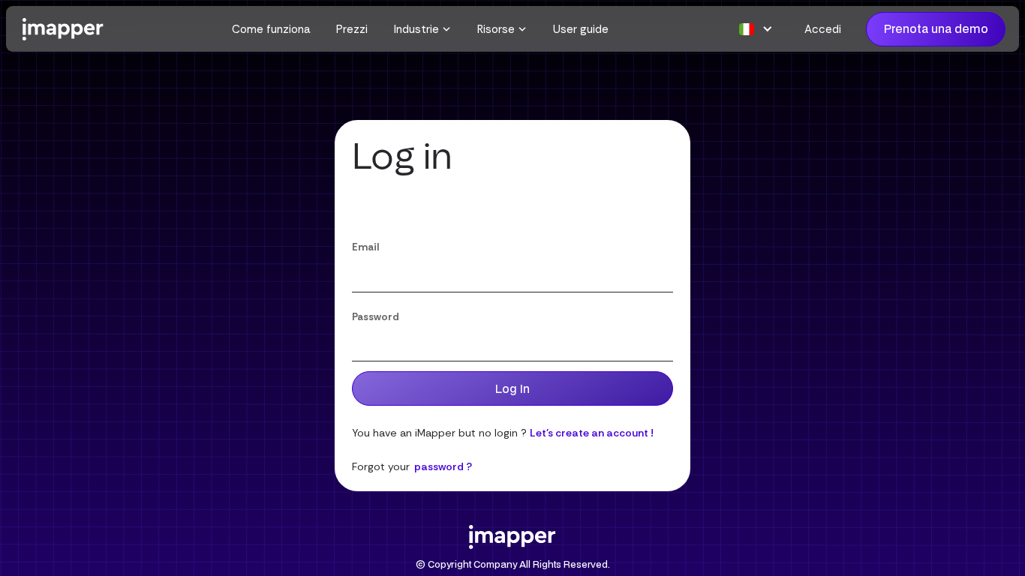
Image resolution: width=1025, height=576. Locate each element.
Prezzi (352, 29)
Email (365, 247)
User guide (581, 29)
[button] (423, 29)
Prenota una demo (936, 28)
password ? (443, 466)
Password (375, 316)
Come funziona (271, 29)
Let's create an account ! (592, 433)
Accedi (822, 29)
